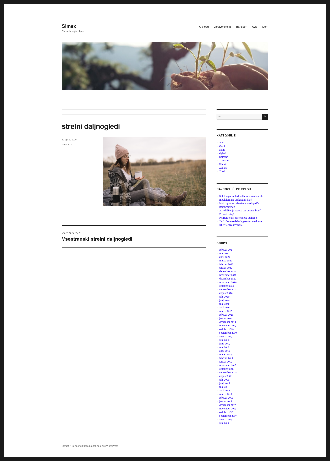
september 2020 (228, 289)
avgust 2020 (226, 293)
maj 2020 (224, 304)
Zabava (223, 167)
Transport (241, 27)
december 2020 (227, 278)
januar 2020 (225, 318)
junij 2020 (224, 300)
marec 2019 (225, 354)
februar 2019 (226, 358)
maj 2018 (224, 387)
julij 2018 (224, 379)
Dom (265, 27)
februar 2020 (226, 314)
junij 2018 (224, 383)
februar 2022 (226, 264)
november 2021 (227, 275)
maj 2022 (224, 253)
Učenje (223, 164)
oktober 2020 (226, 285)
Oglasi (222, 153)
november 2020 (227, 282)
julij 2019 (224, 340)
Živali (222, 171)
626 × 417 (67, 144)
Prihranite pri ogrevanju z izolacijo (238, 217)
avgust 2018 (225, 376)
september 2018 (228, 372)
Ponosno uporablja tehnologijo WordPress (95, 445)
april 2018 (224, 390)
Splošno (223, 157)
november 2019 (227, 325)
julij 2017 (224, 423)
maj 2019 (224, 347)
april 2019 (224, 350)
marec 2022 (225, 260)
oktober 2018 (226, 368)
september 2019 (228, 332)
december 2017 (227, 405)
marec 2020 (225, 311)
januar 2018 (225, 401)
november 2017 (227, 408)
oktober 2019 (226, 329)
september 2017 (228, 415)
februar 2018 (226, 397)
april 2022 (224, 257)
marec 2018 (225, 394)
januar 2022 (225, 267)
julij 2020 (224, 296)
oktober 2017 (226, 412)
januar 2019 (225, 361)
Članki (222, 146)
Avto (254, 27)
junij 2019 (224, 343)
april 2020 (224, 307)
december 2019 (227, 322)
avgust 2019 (225, 336)
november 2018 (227, 365)
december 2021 (227, 271)
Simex (69, 25)
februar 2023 (226, 249)
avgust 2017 (225, 419)
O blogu (204, 27)
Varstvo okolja (222, 27)
